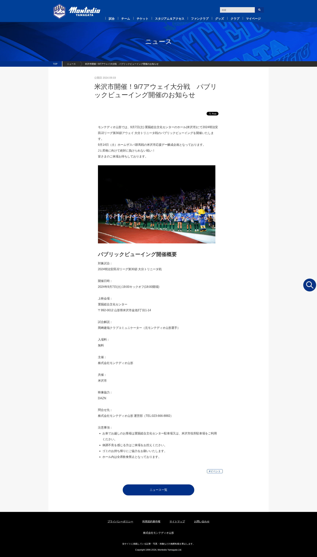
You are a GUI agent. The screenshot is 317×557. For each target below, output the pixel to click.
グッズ (219, 18)
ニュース (71, 64)
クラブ (235, 18)
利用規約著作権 (151, 521)
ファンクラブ (200, 18)
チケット (142, 18)
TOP (55, 64)
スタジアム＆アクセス (169, 18)
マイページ (253, 18)
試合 (112, 18)
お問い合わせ (201, 521)
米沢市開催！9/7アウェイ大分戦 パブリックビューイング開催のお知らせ (121, 64)
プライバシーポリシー (120, 521)
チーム (125, 18)
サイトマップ (177, 521)
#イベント (215, 471)
